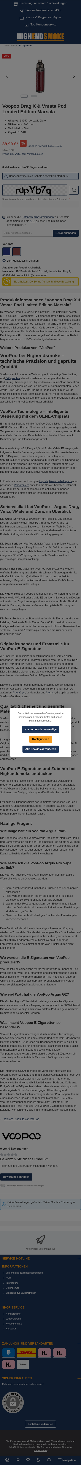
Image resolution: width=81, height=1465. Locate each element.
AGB (32, 221)
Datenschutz (12, 1288)
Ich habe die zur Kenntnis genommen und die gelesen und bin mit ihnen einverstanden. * (37, 221)
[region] (40, 76)
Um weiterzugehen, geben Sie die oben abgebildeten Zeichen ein (36, 199)
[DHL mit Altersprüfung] (26, 1353)
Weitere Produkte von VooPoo (21, 1119)
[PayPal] (8, 1353)
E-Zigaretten (12, 378)
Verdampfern (21, 485)
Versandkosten (58, 1441)
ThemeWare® (40, 1450)
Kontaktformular (14, 1323)
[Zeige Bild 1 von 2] (24, 96)
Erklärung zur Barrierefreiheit (21, 1292)
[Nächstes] (74, 76)
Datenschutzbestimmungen (38, 217)
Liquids (43, 481)
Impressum (12, 1283)
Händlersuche (13, 1313)
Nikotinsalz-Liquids (60, 481)
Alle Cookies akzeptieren (40, 749)
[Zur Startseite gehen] (40, 36)
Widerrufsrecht (13, 1318)
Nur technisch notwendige (41, 729)
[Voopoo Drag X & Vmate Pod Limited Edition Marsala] (40, 76)
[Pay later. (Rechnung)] (8, 1364)
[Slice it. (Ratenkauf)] (44, 1353)
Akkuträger (19, 692)
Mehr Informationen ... (40, 720)
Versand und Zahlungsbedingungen (24, 1272)
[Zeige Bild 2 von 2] (34, 96)
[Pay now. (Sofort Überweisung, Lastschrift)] (59, 1353)
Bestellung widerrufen (40, 1424)
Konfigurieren (40, 739)
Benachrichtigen (66, 233)
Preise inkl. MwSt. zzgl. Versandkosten (22, 154)
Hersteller (11, 1328)
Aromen (50, 692)
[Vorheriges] (7, 76)
